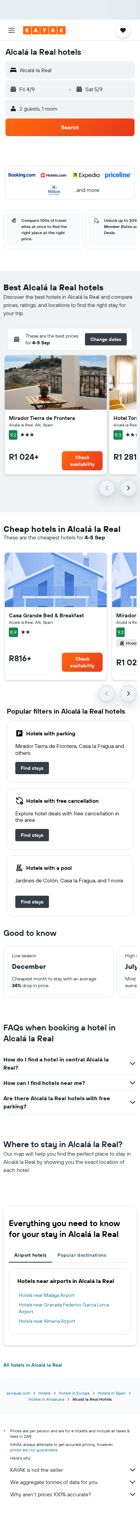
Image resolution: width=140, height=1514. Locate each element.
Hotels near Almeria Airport (47, 1321)
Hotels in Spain (112, 1393)
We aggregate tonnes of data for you (54, 1482)
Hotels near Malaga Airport (47, 1295)
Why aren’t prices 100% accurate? (50, 1494)
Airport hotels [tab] (30, 1255)
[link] (32, 768)
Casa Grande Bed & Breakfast (46, 615)
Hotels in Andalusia (46, 1399)
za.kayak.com (18, 1393)
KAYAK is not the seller (36, 1469)
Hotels (44, 1393)
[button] (11, 30)
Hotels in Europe (74, 1393)
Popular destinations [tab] (81, 1255)
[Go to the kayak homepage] (44, 30)
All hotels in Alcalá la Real (32, 1365)
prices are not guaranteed (33, 1449)
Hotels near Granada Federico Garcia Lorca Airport (64, 1308)
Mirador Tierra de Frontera (42, 417)
